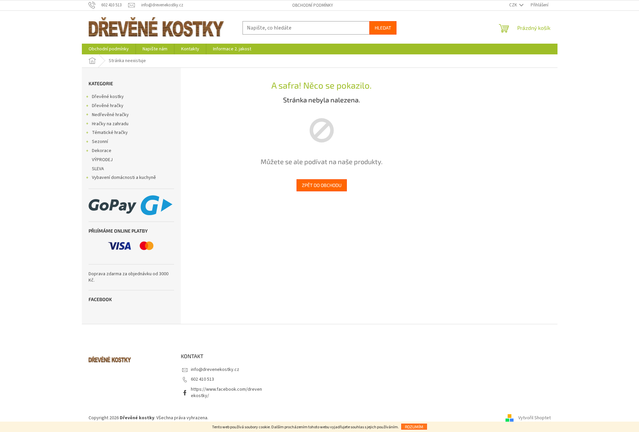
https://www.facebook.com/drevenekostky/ (226, 392)
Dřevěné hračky (107, 105)
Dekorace (101, 150)
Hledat (383, 28)
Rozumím (414, 426)
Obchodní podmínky (312, 5)
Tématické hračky (110, 132)
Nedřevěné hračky (110, 114)
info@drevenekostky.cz (215, 369)
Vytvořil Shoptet (534, 418)
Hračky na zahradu (110, 124)
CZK (513, 5)
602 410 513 (202, 379)
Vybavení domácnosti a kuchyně (124, 177)
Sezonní (100, 141)
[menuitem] (109, 49)
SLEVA (98, 168)
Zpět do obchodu (321, 185)
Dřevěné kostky (108, 96)
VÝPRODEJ (102, 159)
